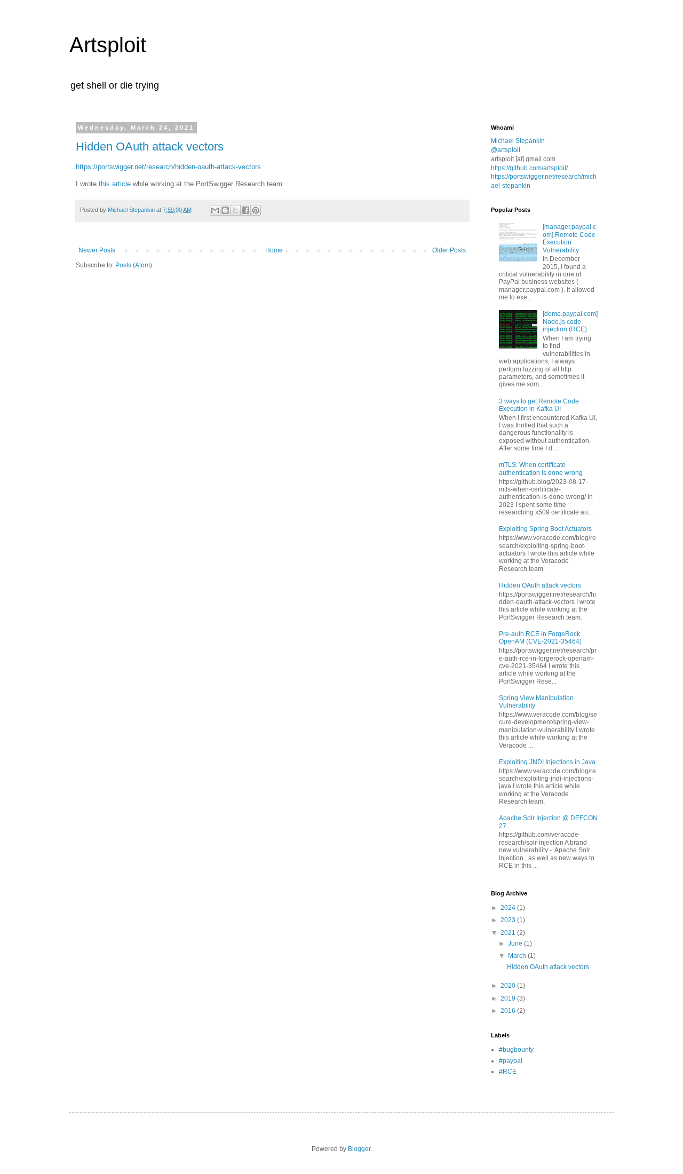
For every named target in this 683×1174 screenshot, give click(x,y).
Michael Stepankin (518, 141)
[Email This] (215, 210)
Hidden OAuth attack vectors (150, 146)
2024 (509, 907)
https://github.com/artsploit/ (529, 168)
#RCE (508, 1071)
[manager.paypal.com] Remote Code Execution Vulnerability (569, 238)
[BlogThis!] (225, 210)
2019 (509, 998)
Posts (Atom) (133, 265)
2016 (509, 1010)
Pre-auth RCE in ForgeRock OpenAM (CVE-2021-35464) (540, 637)
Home (274, 250)
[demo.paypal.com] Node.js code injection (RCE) (570, 321)
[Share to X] (235, 210)
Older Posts (449, 250)
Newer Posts (96, 250)
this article (115, 184)
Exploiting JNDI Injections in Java (547, 762)
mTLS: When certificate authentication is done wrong (541, 468)
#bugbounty (516, 1049)
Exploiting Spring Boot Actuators (545, 529)
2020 (509, 985)
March (518, 955)
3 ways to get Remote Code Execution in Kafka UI (539, 405)
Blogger (359, 1149)
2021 (509, 933)
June (516, 943)
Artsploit (107, 45)
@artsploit (505, 150)
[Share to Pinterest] (255, 210)
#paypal (510, 1061)
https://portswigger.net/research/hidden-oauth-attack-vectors (168, 167)
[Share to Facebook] (245, 210)
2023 (509, 920)
